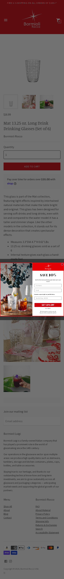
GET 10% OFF (48, 305)
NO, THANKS (47, 308)
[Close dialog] (62, 264)
